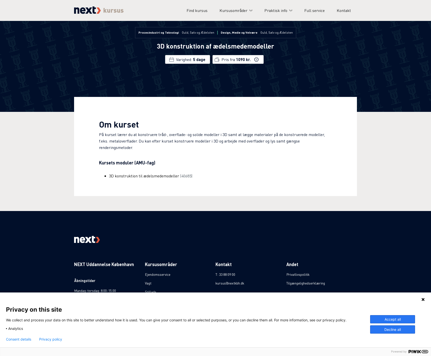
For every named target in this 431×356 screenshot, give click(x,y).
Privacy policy (50, 339)
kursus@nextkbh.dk (230, 283)
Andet (292, 264)
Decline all (392, 329)
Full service (314, 10)
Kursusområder (233, 10)
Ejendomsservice (157, 274)
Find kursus (197, 10)
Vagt (148, 283)
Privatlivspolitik (298, 274)
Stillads (150, 291)
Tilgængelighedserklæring (305, 283)
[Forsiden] (99, 12)
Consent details (18, 339)
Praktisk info (275, 10)
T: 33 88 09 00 (225, 274)
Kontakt (344, 10)
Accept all (393, 319)
